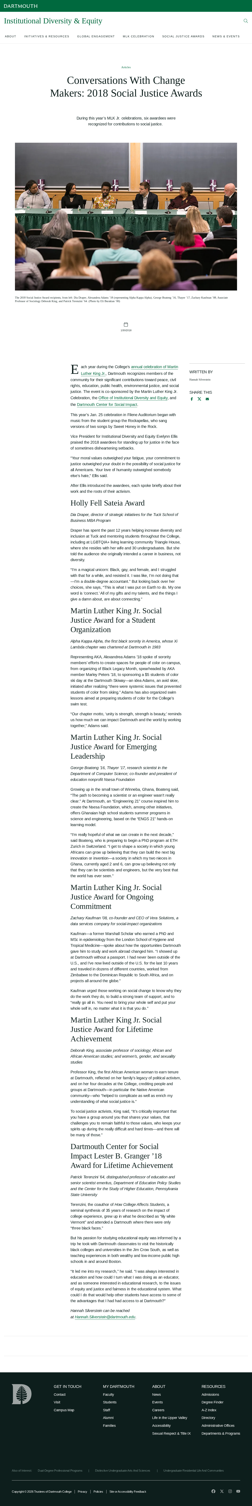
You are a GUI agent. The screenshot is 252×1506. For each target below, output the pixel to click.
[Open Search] (246, 21)
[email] (207, 399)
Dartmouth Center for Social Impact (107, 404)
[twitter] (222, 1491)
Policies (98, 1491)
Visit (57, 1402)
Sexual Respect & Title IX (171, 1433)
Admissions (210, 1395)
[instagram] (230, 1491)
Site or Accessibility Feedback (127, 1491)
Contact (60, 1395)
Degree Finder (212, 1402)
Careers (158, 1410)
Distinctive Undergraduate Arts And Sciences (123, 1470)
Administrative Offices (218, 1426)
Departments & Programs (221, 1433)
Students (110, 1402)
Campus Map (64, 1410)
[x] (199, 399)
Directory (208, 1418)
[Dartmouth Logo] (20, 6)
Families (109, 1426)
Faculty (108, 1395)
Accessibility (161, 1426)
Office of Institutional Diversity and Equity (133, 398)
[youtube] (238, 1491)
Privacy (82, 1491)
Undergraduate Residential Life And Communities (193, 1470)
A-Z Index (209, 1410)
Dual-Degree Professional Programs (60, 1470)
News (156, 1395)
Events (157, 1402)
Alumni (108, 1418)
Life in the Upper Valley (169, 1418)
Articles (126, 67)
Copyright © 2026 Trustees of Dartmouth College (41, 1491)
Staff (106, 1410)
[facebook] (191, 399)
